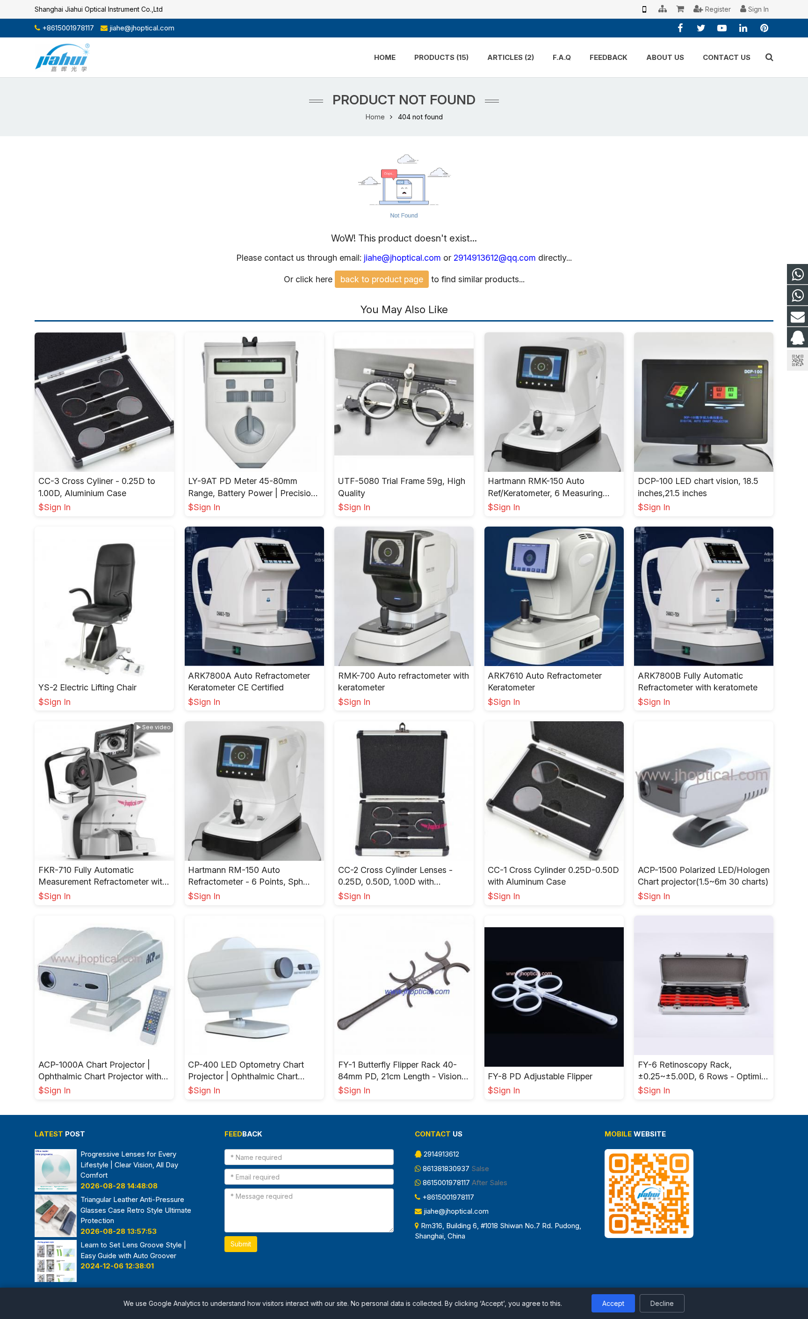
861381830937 (446, 1168)
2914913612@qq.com (495, 258)
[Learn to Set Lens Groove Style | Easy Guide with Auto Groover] (56, 1279)
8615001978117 (446, 1182)
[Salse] (797, 274)
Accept (613, 1303)
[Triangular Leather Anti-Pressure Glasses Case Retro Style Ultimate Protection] (56, 1234)
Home (375, 117)
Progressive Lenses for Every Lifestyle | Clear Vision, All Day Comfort (129, 1165)
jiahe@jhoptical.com (141, 27)
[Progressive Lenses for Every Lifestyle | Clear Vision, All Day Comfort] (56, 1189)
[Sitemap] (662, 9)
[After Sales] (797, 295)
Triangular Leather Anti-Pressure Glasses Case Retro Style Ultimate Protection (135, 1210)
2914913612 (441, 1154)
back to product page (381, 279)
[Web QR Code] (644, 9)
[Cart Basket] (680, 9)
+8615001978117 (68, 27)
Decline (662, 1303)
